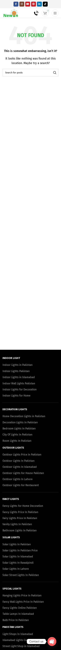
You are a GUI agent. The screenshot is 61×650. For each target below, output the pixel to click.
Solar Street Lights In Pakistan (20, 575)
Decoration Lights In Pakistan (20, 422)
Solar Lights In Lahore (15, 568)
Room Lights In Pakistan (16, 440)
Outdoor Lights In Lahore (17, 479)
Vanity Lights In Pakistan (17, 524)
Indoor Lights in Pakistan (17, 364)
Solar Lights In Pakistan (16, 544)
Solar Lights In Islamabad (17, 556)
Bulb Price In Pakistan (15, 620)
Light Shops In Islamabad (17, 634)
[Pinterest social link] (33, 4)
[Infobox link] (33, 13)
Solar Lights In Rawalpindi (18, 562)
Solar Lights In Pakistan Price (20, 550)
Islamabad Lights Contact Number (23, 640)
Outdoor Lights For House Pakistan (23, 473)
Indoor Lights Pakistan (16, 371)
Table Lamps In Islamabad (18, 613)
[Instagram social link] (21, 4)
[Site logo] (11, 12)
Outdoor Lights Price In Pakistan (21, 454)
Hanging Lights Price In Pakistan (21, 595)
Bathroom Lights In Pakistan (19, 530)
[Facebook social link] (16, 4)
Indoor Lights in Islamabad (18, 377)
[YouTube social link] (27, 4)
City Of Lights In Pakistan (17, 434)
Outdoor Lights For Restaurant (20, 485)
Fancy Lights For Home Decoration (22, 505)
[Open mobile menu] (55, 13)
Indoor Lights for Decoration (19, 389)
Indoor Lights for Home (16, 395)
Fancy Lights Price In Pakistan (20, 512)
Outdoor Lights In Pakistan (18, 460)
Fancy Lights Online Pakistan (19, 607)
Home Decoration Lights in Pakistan (23, 416)
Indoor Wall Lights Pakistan (18, 383)
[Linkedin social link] (39, 4)
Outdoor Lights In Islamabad (19, 466)
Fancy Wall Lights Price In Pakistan (23, 601)
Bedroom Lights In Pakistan (19, 428)
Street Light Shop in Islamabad (21, 646)
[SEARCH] (55, 72)
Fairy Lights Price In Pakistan (19, 518)
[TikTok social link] (45, 4)
